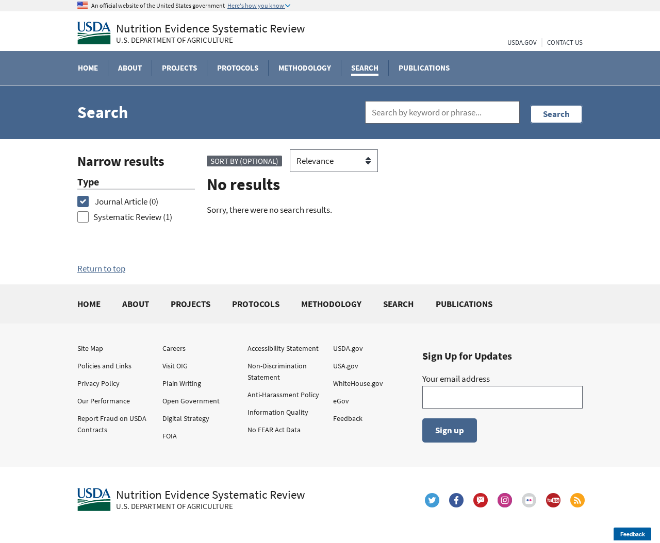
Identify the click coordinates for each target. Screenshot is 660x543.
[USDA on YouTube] (553, 500)
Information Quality (278, 412)
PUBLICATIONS (464, 304)
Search (556, 114)
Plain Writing (181, 383)
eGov (341, 400)
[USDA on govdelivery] (480, 500)
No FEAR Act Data (274, 429)
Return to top (101, 268)
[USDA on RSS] (577, 500)
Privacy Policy (98, 383)
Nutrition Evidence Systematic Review (210, 33)
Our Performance (103, 400)
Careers (174, 348)
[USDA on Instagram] (504, 500)
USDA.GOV (522, 42)
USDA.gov (348, 348)
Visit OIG (175, 365)
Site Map (90, 348)
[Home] (94, 33)
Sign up (449, 430)
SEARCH (398, 304)
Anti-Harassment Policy (283, 394)
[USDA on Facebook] (456, 500)
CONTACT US (565, 42)
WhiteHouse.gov (358, 383)
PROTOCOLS (255, 304)
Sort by (244, 161)
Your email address (456, 378)
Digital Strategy (185, 418)
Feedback (347, 418)
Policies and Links (104, 365)
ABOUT (135, 304)
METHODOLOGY (331, 304)
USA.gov (345, 365)
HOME (89, 304)
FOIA (169, 435)
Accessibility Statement (283, 348)
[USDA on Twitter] (432, 500)
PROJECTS (190, 304)
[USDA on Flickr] (529, 500)
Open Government (191, 400)
